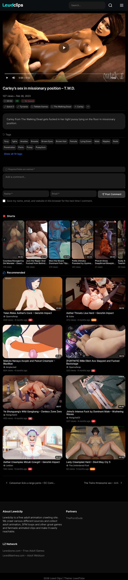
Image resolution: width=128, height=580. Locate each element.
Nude (115, 141)
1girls (14, 141)
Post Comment (113, 194)
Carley (80, 106)
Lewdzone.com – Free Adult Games (23, 550)
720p (113, 77)
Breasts (34, 141)
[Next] (123, 239)
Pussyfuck (41, 147)
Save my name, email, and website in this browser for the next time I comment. (49, 200)
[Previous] (4, 239)
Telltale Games (41, 106)
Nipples (106, 141)
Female (73, 141)
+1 (88, 106)
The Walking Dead (62, 106)
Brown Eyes (47, 141)
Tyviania (24, 106)
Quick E (10, 106)
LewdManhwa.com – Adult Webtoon (23, 555)
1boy (6, 141)
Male (97, 141)
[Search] (110, 5)
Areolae (24, 141)
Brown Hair (61, 141)
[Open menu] (121, 5)
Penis (21, 147)
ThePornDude (74, 518)
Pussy (29, 147)
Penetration (9, 147)
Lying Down (85, 141)
